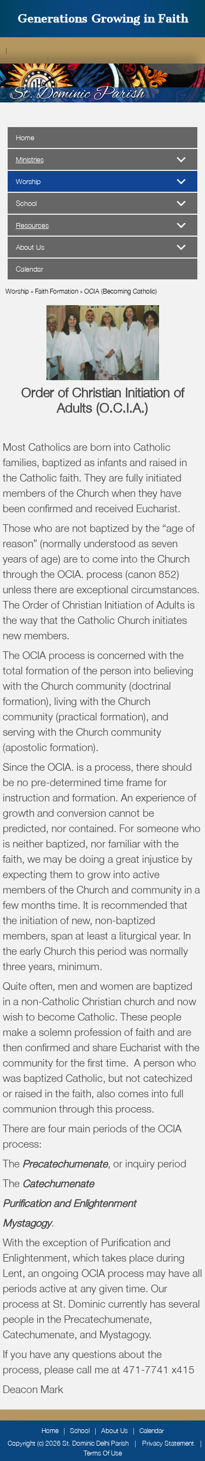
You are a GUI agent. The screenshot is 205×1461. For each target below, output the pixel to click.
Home (50, 1430)
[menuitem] (103, 159)
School (80, 1430)
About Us (114, 1430)
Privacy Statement (168, 1443)
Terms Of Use (103, 1453)
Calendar (151, 1430)
